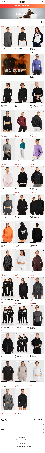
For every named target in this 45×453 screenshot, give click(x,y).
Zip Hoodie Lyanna (18, 217)
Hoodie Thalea (17, 189)
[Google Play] (26, 439)
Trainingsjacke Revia (4, 105)
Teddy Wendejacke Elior (34, 189)
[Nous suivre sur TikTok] (41, 419)
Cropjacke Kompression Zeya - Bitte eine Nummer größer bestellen (36, 106)
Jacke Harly (2, 134)
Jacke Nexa (2, 188)
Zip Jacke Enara (17, 300)
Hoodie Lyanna (3, 245)
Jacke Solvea (3, 48)
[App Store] (18, 439)
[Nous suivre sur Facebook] (34, 419)
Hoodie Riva (17, 384)
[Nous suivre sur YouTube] (39, 419)
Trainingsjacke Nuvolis (18, 48)
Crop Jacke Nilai (3, 217)
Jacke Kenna (32, 77)
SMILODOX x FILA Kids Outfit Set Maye (7, 327)
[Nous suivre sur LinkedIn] (43, 419)
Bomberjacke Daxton (33, 134)
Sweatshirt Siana (32, 384)
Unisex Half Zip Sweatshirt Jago (35, 217)
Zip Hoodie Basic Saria (18, 104)
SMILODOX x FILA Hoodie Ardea (35, 49)
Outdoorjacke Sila (33, 300)
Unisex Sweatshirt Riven (34, 245)
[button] (4, 102)
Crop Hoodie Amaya (33, 356)
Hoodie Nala (17, 245)
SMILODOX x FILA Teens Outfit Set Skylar (22, 356)
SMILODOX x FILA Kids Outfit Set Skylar (7, 299)
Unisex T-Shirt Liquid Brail (5, 384)
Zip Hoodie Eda (3, 356)
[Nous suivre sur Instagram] (37, 419)
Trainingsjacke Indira (33, 328)
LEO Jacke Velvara (18, 410)
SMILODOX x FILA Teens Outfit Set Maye (22, 327)
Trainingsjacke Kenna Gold (19, 134)
